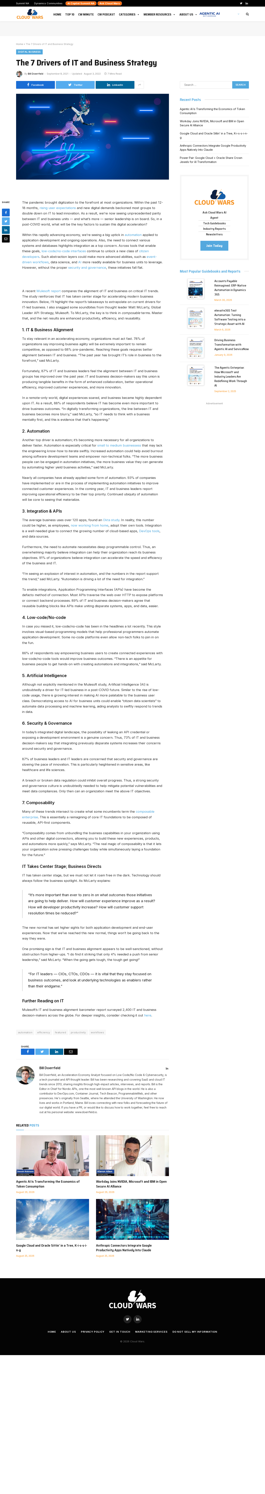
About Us (186, 13)
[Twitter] (6, 221)
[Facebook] (6, 212)
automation (133, 235)
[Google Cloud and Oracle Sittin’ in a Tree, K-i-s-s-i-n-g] (52, 1219)
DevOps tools (149, 531)
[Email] (6, 239)
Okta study (111, 520)
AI (79, 262)
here (147, 1015)
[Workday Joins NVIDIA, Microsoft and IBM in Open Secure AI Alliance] (132, 1155)
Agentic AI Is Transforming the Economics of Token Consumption (48, 1184)
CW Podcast (106, 13)
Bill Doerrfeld (35, 73)
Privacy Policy (93, 1331)
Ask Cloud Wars (110, 3)
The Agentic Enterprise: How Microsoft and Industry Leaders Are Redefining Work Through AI (230, 377)
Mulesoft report (48, 291)
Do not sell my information (194, 1331)
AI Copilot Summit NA (81, 3)
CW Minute (86, 13)
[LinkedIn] (6, 230)
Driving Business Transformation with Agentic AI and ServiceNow (231, 344)
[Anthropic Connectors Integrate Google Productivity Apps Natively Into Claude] (132, 1219)
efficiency (43, 1032)
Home (57, 13)
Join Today (214, 245)
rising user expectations (58, 208)
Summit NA (22, 3)
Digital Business (29, 51)
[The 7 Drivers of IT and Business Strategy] (92, 144)
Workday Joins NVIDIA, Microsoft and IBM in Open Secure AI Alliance (131, 1184)
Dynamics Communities (48, 3)
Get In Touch (119, 1331)
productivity (78, 1032)
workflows (97, 1032)
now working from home (89, 525)
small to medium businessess (119, 445)
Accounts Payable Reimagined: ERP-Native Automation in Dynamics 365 (230, 288)
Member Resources (157, 13)
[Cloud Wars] (30, 14)
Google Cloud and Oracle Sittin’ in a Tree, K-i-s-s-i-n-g (51, 1248)
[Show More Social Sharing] (139, 85)
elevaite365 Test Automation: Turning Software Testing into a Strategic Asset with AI (229, 317)
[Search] (247, 14)
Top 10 (69, 13)
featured (60, 1032)
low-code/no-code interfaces (64, 251)
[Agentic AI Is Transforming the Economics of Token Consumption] (52, 1155)
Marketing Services (151, 1331)
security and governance (87, 267)
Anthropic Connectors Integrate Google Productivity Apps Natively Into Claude (124, 1248)
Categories (127, 13)
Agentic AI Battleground (209, 12)
